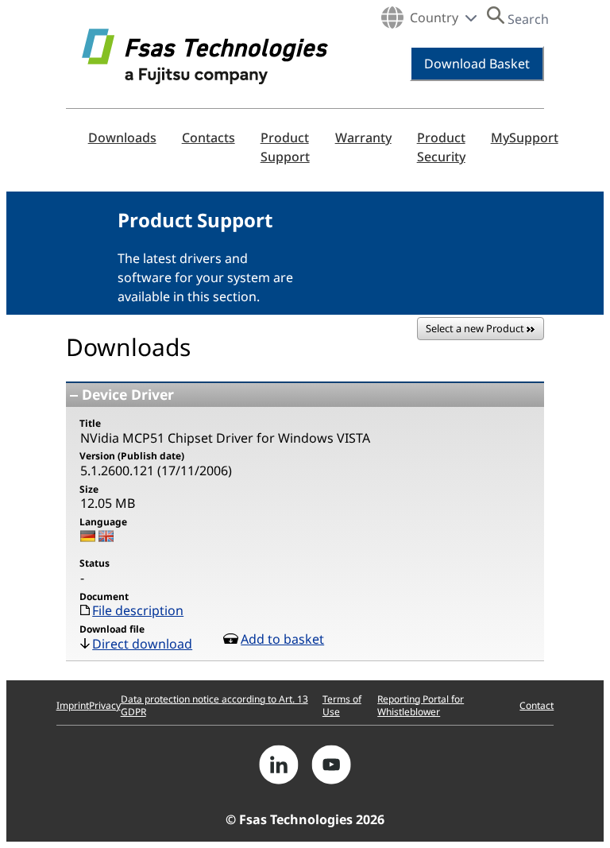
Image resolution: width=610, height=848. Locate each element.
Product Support (285, 147)
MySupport (524, 137)
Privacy (105, 705)
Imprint (72, 705)
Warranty (363, 137)
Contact (536, 705)
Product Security (441, 147)
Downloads (122, 137)
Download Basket (477, 63)
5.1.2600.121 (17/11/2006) (156, 470)
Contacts (208, 137)
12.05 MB (107, 503)
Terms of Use (341, 705)
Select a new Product (476, 328)
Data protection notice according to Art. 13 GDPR (214, 705)
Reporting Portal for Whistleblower (420, 705)
